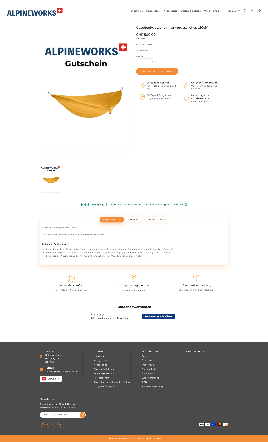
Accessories (100, 364)
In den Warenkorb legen (157, 71)
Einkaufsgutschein (104, 373)
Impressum (148, 364)
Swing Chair (100, 360)
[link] (71, 283)
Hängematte (101, 356)
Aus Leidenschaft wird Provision (112, 382)
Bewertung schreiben (158, 316)
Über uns (147, 360)
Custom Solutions (104, 369)
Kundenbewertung (152, 386)
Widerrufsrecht (150, 377)
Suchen (146, 356)
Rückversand (149, 373)
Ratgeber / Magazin (104, 386)
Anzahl (139, 56)
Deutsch (232, 11)
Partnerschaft (101, 377)
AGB (144, 382)
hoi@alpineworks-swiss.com (62, 371)
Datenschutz (149, 369)
